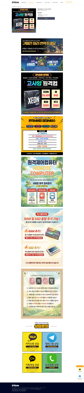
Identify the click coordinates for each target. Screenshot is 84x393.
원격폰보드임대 (39, 2)
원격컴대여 (15, 3)
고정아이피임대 (47, 2)
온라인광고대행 (55, 2)
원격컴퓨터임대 (31, 2)
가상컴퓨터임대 (23, 2)
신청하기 (46, 18)
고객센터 (61, 2)
